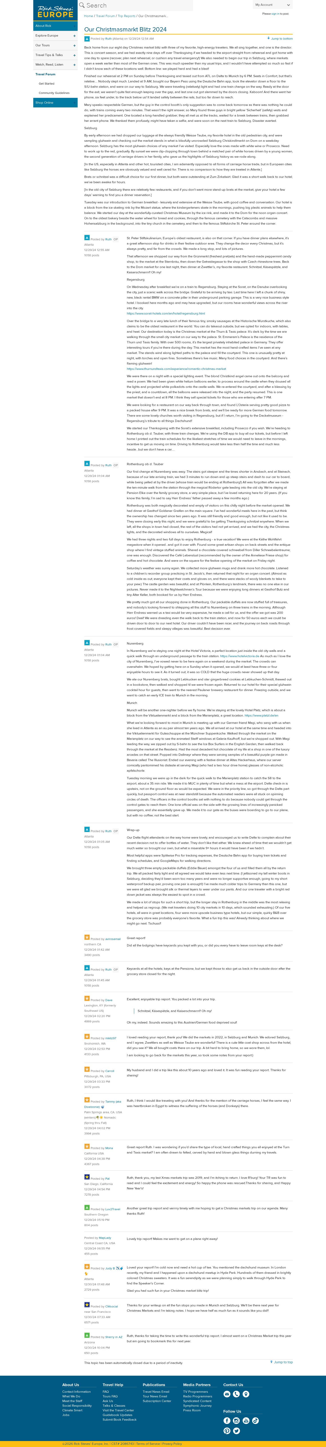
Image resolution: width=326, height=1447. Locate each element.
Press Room (192, 1410)
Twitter (236, 1430)
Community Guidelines (54, 93)
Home (88, 16)
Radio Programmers (197, 1396)
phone (236, 1394)
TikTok (255, 1420)
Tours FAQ (110, 1396)
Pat (107, 1179)
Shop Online (44, 103)
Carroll (109, 1071)
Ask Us (108, 1401)
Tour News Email (155, 1396)
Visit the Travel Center (118, 1410)
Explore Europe (46, 35)
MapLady (105, 1238)
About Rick (43, 26)
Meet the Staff (72, 1401)
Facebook (227, 1420)
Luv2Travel (112, 1209)
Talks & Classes (114, 1406)
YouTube (246, 1420)
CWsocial (111, 1307)
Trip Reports (127, 16)
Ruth (108, 39)
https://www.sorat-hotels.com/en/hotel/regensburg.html (166, 313)
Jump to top (283, 1362)
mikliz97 (110, 1038)
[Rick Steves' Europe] (55, 10)
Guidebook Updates (117, 1415)
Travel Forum (105, 16)
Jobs (65, 1415)
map (246, 1394)
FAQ (106, 1392)
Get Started (46, 84)
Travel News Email (156, 1392)
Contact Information (76, 1392)
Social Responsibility (77, 1406)
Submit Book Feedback (120, 1420)
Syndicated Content (197, 1401)
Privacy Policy (172, 1444)
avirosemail (113, 939)
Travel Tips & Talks (49, 55)
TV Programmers (195, 1392)
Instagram (236, 1420)
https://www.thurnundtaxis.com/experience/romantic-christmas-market (176, 369)
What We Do (71, 1396)
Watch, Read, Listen (49, 64)
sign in (275, 14)
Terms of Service (148, 1444)
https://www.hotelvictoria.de (239, 656)
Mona (109, 1148)
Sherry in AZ (113, 1337)
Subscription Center (157, 1401)
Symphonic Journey (197, 1406)
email (227, 1394)
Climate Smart (72, 1410)
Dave (108, 1000)
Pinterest (227, 1430)
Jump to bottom (282, 39)
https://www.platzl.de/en (261, 715)
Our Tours (42, 45)
